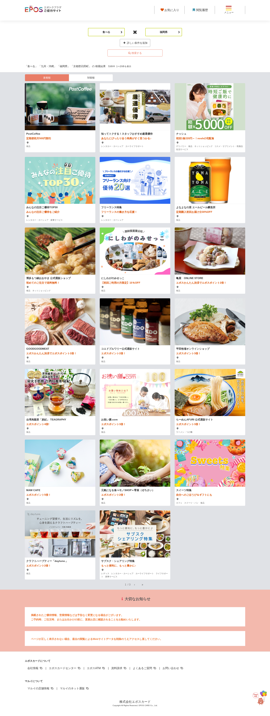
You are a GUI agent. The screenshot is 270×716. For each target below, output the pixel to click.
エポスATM (94, 668)
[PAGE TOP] (258, 699)
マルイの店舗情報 (38, 688)
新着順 (47, 77)
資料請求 (117, 668)
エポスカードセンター (63, 668)
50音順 (91, 77)
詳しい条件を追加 (136, 42)
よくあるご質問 (143, 668)
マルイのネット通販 (72, 688)
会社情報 (33, 668)
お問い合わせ (171, 668)
